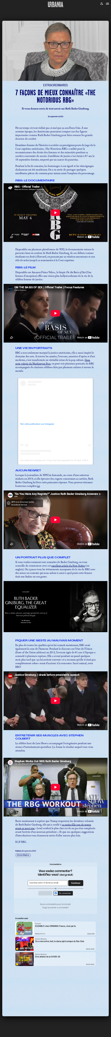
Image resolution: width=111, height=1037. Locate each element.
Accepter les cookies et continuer (55, 541)
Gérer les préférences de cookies (55, 547)
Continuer (72, 514)
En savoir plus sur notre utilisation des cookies (55, 550)
